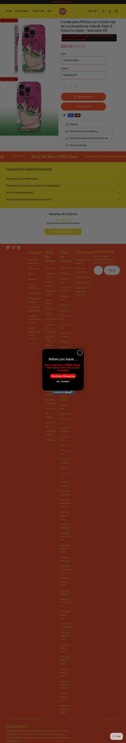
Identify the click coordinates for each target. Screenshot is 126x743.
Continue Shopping (63, 376)
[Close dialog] (80, 352)
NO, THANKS (63, 382)
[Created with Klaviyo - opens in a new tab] (63, 392)
